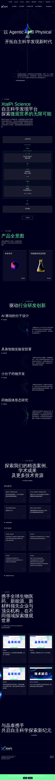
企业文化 (16, 1)
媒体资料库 (34, 1)
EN (53, 1)
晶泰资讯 (28, 1)
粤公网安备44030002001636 (7, 757)
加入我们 (22, 1)
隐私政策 (52, 757)
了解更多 (27, 217)
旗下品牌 (40, 1)
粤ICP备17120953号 (5, 758)
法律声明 (52, 756)
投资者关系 (48, 1)
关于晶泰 (10, 1)
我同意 (25, 778)
